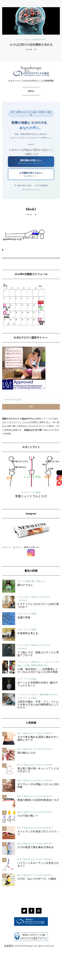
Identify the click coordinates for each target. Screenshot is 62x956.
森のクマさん (25, 585)
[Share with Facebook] (4, 250)
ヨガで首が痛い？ (27, 816)
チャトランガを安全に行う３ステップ (38, 833)
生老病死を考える (27, 633)
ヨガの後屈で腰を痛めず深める (35, 847)
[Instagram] (59, 477)
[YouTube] (59, 483)
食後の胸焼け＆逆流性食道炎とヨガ (38, 800)
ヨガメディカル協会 (27, 614)
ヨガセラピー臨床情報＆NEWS (35, 40)
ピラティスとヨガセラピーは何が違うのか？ (38, 606)
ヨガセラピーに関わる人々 (30, 662)
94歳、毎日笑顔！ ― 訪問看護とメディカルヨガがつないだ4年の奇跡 (37, 671)
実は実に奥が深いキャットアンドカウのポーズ (38, 770)
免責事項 (9, 946)
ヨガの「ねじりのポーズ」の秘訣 (36, 879)
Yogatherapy (31, 67)
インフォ (19, 40)
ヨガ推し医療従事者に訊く (36, 665)
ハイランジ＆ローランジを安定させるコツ (38, 865)
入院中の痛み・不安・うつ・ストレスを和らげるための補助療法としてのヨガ (38, 705)
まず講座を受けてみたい (31, 174)
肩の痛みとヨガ (26, 753)
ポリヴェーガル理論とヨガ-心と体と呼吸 (38, 786)
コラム (20, 581)
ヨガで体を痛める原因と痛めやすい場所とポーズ (38, 739)
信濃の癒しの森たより (36, 581)
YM (35, 50)
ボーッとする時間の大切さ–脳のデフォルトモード (37, 684)
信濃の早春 (23, 617)
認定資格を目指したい (31, 161)
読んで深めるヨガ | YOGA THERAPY (35, 733)
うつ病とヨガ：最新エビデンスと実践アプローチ (38, 654)
